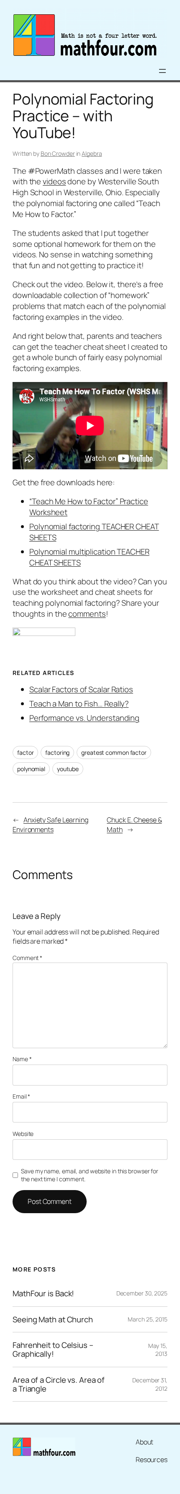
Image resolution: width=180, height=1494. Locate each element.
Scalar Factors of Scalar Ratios (81, 689)
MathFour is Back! (43, 1293)
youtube (68, 769)
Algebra (92, 153)
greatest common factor (114, 752)
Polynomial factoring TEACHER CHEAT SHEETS (94, 532)
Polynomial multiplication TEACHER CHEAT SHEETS (89, 557)
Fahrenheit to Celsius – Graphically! (53, 1349)
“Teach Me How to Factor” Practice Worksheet (88, 507)
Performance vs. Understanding (84, 717)
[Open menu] (162, 71)
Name (22, 1059)
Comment (27, 958)
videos (54, 181)
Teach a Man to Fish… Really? (79, 703)
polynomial (31, 769)
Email (21, 1096)
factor (25, 752)
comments (86, 613)
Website (23, 1134)
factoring (57, 752)
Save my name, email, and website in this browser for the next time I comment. (89, 1175)
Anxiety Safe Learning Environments (50, 824)
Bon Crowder (58, 153)
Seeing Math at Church (53, 1319)
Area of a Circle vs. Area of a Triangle (59, 1384)
